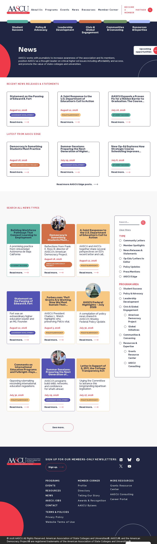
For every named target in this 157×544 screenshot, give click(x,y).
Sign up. (53, 467)
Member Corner (108, 10)
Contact (52, 505)
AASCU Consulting (121, 494)
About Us (36, 10)
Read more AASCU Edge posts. (74, 184)
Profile (82, 485)
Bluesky (129, 460)
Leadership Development (22, 115)
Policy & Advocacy (70, 115)
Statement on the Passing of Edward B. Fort (27, 97)
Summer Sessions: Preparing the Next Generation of (58, 372)
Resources (88, 10)
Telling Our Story (89, 495)
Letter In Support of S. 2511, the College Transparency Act (93, 368)
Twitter (121, 466)
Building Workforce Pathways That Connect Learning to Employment (23, 234)
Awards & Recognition (92, 500)
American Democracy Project (24, 165)
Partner (141, 10)
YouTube (129, 466)
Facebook (138, 460)
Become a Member (129, 10)
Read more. (16, 122)
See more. (58, 427)
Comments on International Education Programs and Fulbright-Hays (23, 368)
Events (64, 10)
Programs (51, 10)
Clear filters (125, 230)
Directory (84, 490)
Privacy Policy (55, 517)
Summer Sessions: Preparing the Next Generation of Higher (75, 149)
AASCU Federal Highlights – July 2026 (93, 305)
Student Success (121, 115)
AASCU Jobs (53, 500)
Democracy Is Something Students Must (58, 237)
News (75, 10)
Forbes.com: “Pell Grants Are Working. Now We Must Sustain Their (58, 301)
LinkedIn (121, 460)
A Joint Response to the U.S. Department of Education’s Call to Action (77, 99)
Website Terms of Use (60, 522)
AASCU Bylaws (87, 505)
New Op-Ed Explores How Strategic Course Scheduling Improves (128, 149)
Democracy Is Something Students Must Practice (26, 147)
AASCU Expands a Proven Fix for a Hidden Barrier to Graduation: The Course (127, 99)
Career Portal (119, 499)
